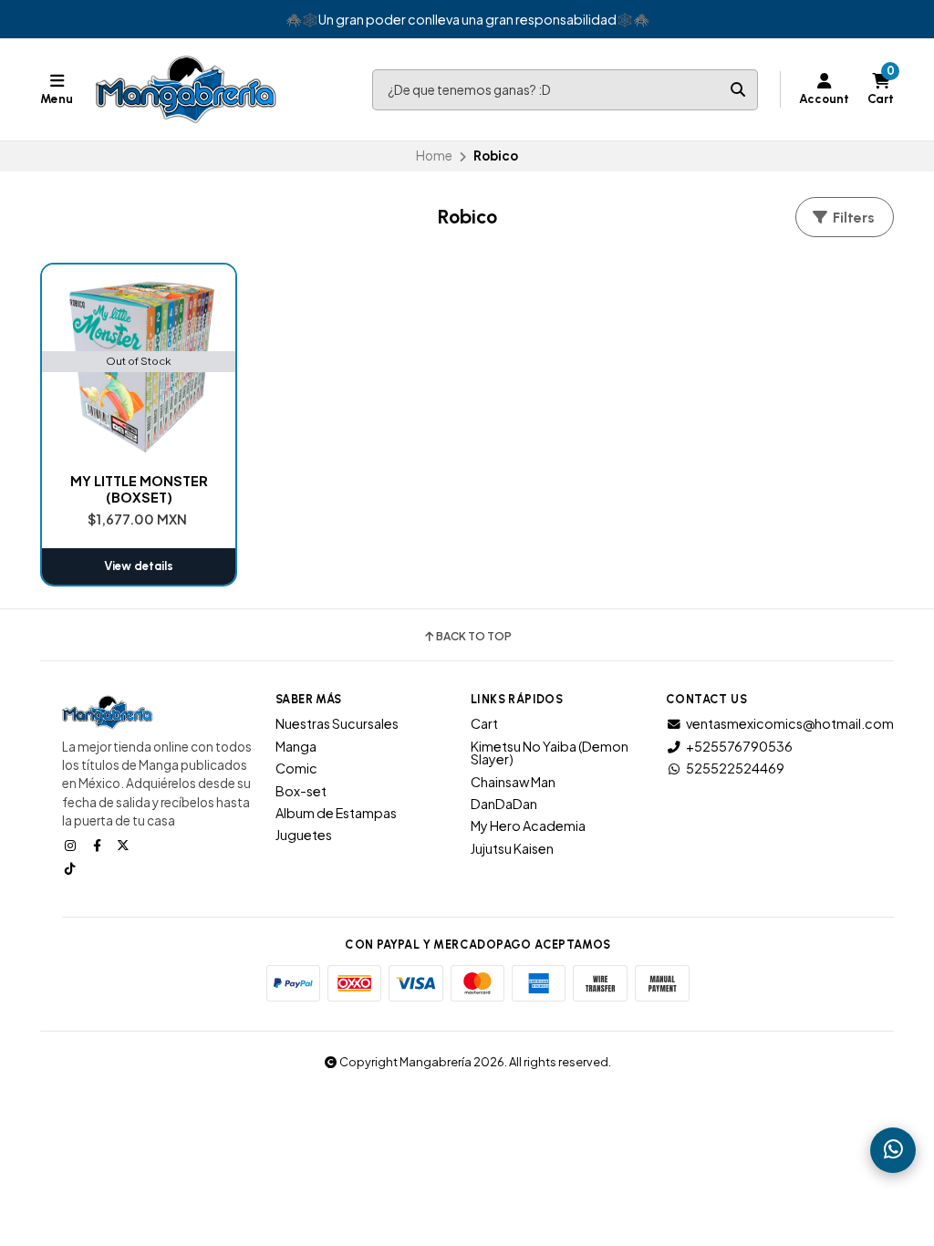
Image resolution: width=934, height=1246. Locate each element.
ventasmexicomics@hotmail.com (790, 723)
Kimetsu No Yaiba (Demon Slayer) (549, 753)
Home (434, 155)
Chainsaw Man (513, 781)
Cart (484, 723)
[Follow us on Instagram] (72, 844)
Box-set (301, 790)
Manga (296, 746)
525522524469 (735, 768)
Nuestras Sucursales (337, 723)
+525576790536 (739, 746)
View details (138, 566)
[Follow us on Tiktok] (72, 867)
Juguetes (303, 834)
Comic (296, 768)
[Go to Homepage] (186, 89)
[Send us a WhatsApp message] (893, 1150)
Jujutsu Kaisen (512, 848)
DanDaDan (504, 803)
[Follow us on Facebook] (98, 844)
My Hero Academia (528, 825)
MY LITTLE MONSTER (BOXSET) (139, 488)
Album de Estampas (336, 812)
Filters (852, 217)
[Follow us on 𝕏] (125, 844)
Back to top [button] (474, 636)
